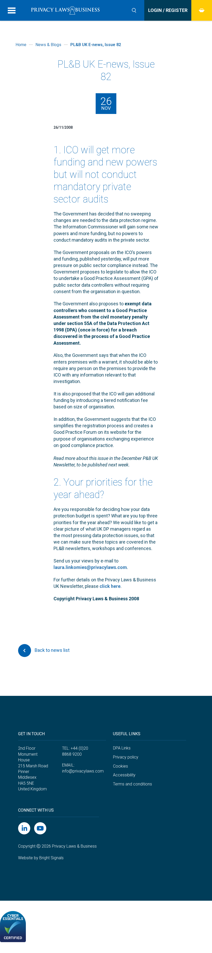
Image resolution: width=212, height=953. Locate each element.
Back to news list (52, 650)
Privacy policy (125, 757)
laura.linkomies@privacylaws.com (90, 567)
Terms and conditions (132, 784)
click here (110, 586)
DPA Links (122, 748)
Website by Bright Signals (41, 857)
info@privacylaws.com (83, 771)
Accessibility (124, 774)
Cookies (120, 766)
